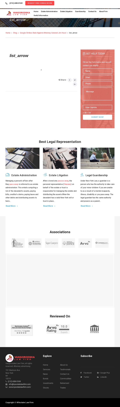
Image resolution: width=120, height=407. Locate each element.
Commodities (65, 379)
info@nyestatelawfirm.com (20, 384)
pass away (13, 184)
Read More (11, 206)
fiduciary (67, 184)
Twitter (86, 377)
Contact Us (64, 374)
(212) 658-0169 (14, 381)
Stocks (46, 388)
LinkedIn (103, 377)
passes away (63, 181)
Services (46, 369)
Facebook (88, 373)
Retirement (64, 383)
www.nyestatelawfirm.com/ (20, 387)
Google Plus (105, 373)
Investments (48, 383)
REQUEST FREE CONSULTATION (40, 3)
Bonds (45, 379)
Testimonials (65, 369)
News (45, 374)
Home (8, 33)
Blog (15, 33)
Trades (63, 388)
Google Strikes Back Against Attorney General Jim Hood (43, 33)
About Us (64, 365)
